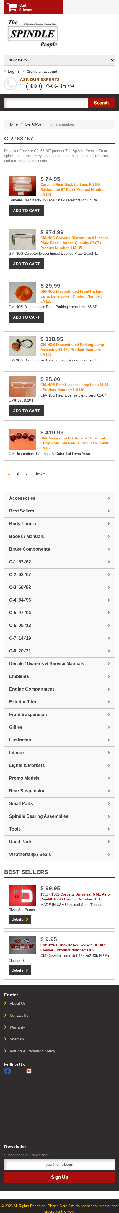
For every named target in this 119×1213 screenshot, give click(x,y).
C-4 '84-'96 (20, 600)
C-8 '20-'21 (20, 651)
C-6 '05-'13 (20, 625)
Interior (16, 752)
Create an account (42, 71)
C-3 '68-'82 (20, 587)
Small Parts (21, 803)
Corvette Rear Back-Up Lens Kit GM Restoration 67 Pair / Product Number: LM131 (73, 190)
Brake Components (29, 549)
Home (13, 124)
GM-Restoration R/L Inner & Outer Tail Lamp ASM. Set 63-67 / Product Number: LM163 (75, 443)
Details (17, 919)
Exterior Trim (22, 701)
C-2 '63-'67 (33, 124)
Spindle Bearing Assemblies (38, 816)
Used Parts (20, 841)
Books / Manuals (26, 536)
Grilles (15, 727)
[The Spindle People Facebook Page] (15, 1070)
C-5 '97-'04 (20, 612)
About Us (17, 1003)
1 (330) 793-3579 (47, 86)
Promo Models (24, 778)
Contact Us (19, 1015)
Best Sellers (21, 511)
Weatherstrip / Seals (30, 854)
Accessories (22, 498)
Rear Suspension (27, 790)
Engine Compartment (31, 689)
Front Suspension (28, 714)
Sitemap (17, 1039)
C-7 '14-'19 (20, 638)
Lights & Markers (27, 765)
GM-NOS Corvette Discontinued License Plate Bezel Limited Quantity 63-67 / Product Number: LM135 (74, 243)
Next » (39, 473)
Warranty (17, 1027)
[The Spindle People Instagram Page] (36, 1070)
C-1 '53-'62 (20, 561)
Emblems (19, 676)
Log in (13, 71)
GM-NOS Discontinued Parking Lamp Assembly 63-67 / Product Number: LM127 (72, 350)
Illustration (20, 740)
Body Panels (22, 523)
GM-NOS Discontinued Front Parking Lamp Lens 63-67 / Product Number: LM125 (72, 296)
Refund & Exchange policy (32, 1051)
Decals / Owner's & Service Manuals (46, 663)
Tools (15, 829)
